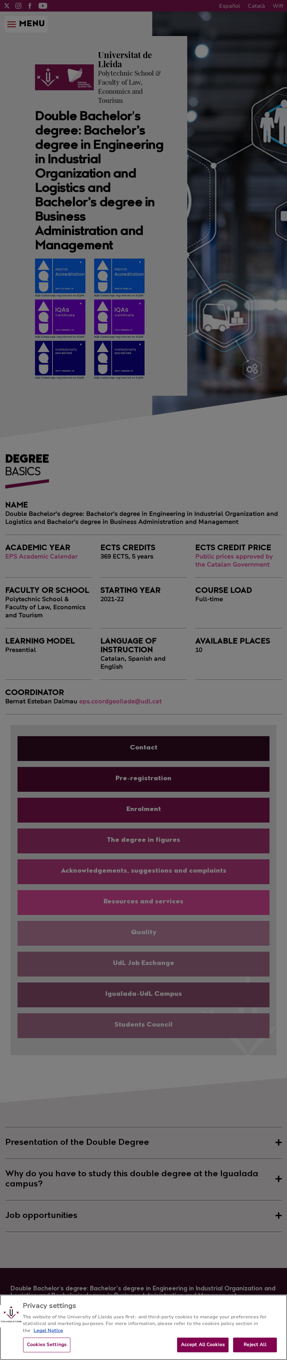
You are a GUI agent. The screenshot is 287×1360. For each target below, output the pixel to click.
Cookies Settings (46, 1344)
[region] (143, 1327)
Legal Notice (48, 1330)
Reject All (255, 1344)
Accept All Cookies (203, 1344)
